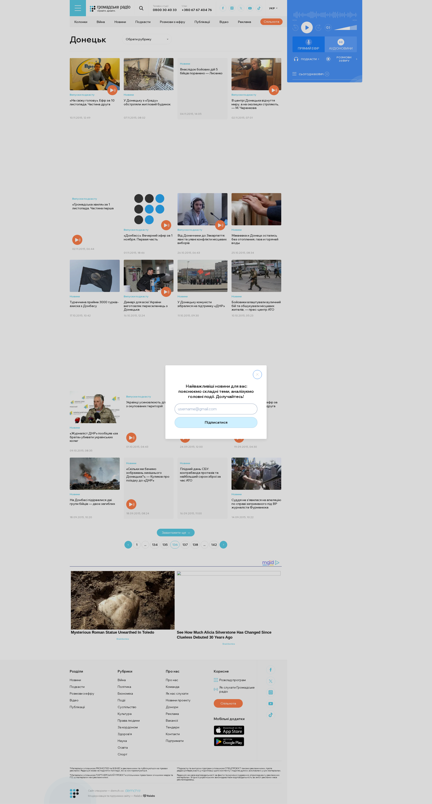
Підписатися (216, 422)
